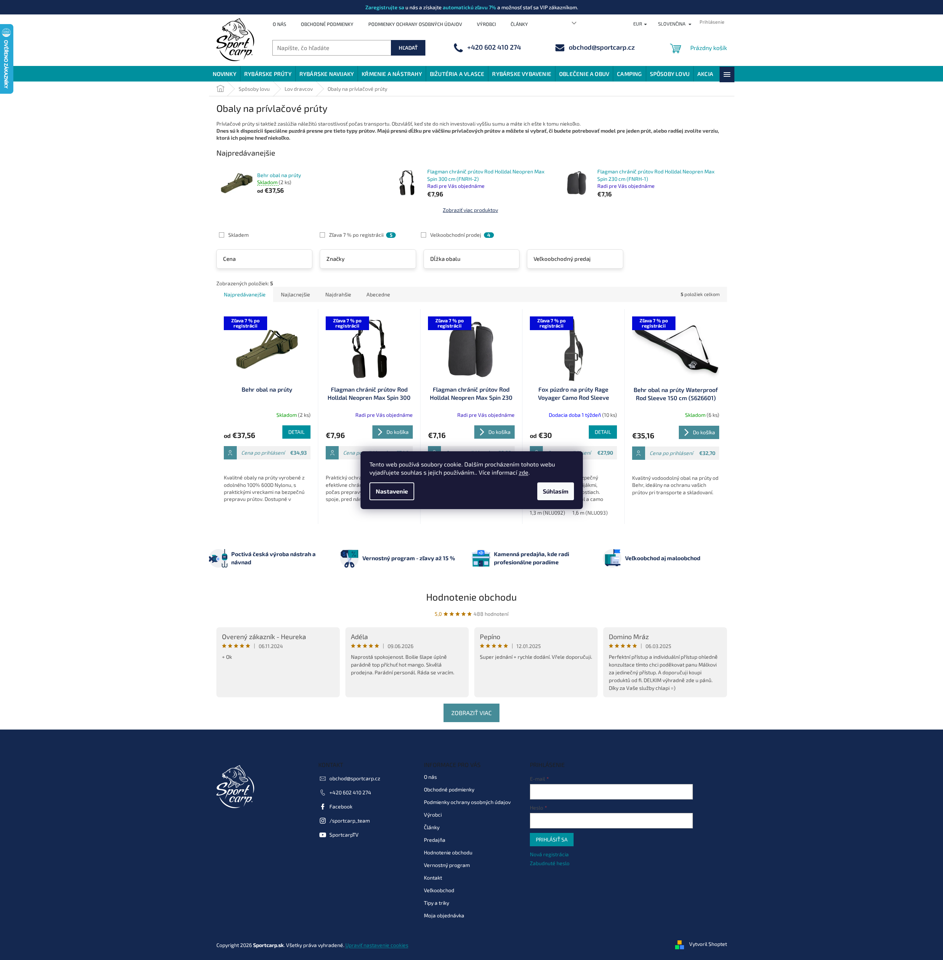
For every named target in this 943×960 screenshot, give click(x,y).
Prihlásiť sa (552, 839)
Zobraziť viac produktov (470, 210)
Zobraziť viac (471, 712)
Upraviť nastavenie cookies (376, 945)
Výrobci (486, 24)
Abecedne (378, 294)
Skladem (238, 235)
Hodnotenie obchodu (471, 596)
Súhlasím (555, 491)
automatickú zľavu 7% (469, 7)
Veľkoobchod (439, 890)
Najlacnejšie (295, 294)
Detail (296, 432)
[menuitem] (224, 74)
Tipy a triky (436, 903)
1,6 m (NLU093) (590, 512)
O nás (279, 24)
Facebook (340, 806)
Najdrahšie (338, 294)
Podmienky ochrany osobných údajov (415, 24)
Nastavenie (392, 491)
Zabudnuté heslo (550, 863)
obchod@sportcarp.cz (354, 778)
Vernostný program (447, 865)
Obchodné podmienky (327, 24)
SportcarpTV (344, 834)
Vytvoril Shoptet (708, 944)
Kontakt (433, 877)
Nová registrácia (549, 854)
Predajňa (434, 840)
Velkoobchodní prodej (460, 235)
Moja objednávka (444, 915)
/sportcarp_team (349, 820)
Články (519, 24)
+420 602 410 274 (350, 792)
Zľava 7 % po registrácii (360, 235)
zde (523, 472)
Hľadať (408, 47)
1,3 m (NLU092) (547, 512)
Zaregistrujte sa (384, 7)
